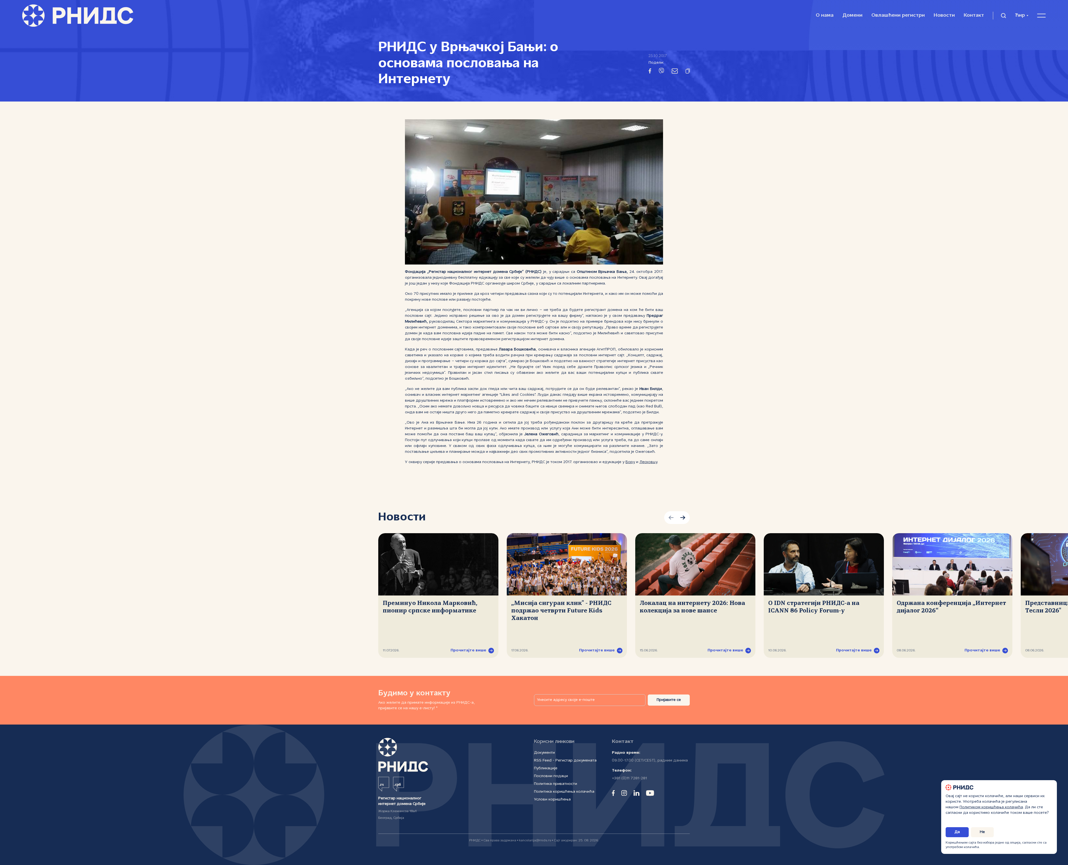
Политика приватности (555, 784)
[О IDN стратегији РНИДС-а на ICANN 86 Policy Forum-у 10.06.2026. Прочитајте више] (824, 564)
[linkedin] (636, 793)
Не (982, 832)
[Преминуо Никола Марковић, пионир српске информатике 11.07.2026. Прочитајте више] (438, 564)
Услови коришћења (552, 799)
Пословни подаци (551, 776)
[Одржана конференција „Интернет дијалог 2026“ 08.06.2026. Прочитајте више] (952, 564)
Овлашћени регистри (898, 15)
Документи (544, 753)
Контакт (974, 15)
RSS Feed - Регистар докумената (565, 760)
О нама (825, 15)
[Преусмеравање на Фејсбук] (650, 72)
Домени (852, 15)
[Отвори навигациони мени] (1041, 16)
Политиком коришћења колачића (991, 807)
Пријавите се (669, 700)
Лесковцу (648, 462)
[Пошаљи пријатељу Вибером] (661, 72)
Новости (944, 15)
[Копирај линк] (688, 72)
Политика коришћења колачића (564, 792)
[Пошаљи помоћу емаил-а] (675, 72)
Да (957, 832)
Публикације (545, 768)
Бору (630, 462)
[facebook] (613, 793)
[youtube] (650, 793)
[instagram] (624, 793)
